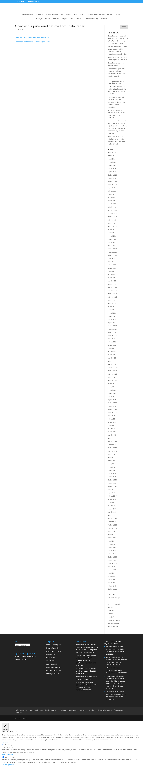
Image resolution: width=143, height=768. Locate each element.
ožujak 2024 (112, 242)
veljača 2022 (112, 323)
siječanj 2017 (112, 518)
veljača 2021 (112, 361)
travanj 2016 (112, 547)
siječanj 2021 (112, 364)
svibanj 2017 (112, 506)
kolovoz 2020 (112, 380)
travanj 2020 (112, 393)
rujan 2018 (111, 454)
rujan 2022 (111, 300)
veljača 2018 (112, 477)
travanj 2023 (112, 278)
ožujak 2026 (112, 169)
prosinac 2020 (112, 368)
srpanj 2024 (112, 229)
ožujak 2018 (112, 474)
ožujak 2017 (112, 512)
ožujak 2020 (112, 397)
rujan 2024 (111, 223)
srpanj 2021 (112, 345)
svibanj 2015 (112, 576)
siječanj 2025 (112, 210)
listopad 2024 (112, 220)
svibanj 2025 (112, 197)
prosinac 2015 (112, 560)
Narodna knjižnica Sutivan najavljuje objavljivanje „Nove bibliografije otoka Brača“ (116, 694)
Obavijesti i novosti (43, 19)
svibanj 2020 (112, 390)
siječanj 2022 (112, 326)
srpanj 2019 (112, 422)
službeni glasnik (113, 623)
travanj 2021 (112, 355)
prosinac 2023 (112, 252)
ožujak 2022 (112, 319)
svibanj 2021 (112, 351)
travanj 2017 (112, 509)
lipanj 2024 (111, 233)
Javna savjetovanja (92, 19)
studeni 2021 (112, 332)
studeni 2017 (112, 486)
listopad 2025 (112, 185)
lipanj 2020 (111, 387)
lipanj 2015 (111, 573)
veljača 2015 (112, 586)
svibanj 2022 (112, 313)
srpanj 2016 (112, 538)
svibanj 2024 (112, 236)
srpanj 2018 (112, 461)
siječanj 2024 (112, 249)
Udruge (117, 14)
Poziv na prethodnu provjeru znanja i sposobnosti (32, 42)
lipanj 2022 (111, 310)
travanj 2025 (112, 201)
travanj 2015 (112, 579)
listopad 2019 (112, 413)
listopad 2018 (112, 451)
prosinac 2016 (112, 522)
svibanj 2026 (112, 162)
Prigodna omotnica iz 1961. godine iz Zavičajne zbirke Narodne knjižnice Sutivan (117, 88)
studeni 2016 (112, 525)
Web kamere (78, 14)
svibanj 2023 (112, 274)
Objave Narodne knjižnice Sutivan (116, 82)
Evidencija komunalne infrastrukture (99, 14)
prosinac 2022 (112, 290)
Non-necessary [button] (7, 755)
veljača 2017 (112, 515)
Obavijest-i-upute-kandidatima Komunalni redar (32, 38)
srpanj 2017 (112, 499)
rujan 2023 (111, 262)
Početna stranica (27, 14)
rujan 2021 (111, 339)
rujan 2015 (111, 567)
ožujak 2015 (112, 583)
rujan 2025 (111, 188)
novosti (110, 614)
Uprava (69, 14)
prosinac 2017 (112, 483)
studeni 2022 (112, 294)
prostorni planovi (114, 620)
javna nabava (112, 601)
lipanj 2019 (111, 425)
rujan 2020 (111, 377)
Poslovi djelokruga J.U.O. (55, 14)
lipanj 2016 (111, 541)
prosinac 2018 (112, 445)
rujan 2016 (111, 531)
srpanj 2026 (112, 156)
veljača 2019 (112, 438)
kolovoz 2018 (112, 457)
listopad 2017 (112, 490)
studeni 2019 (112, 409)
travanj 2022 (112, 316)
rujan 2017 (111, 493)
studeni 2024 (112, 217)
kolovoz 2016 (112, 535)
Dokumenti (39, 14)
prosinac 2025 (112, 178)
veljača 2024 (112, 246)
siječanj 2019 (112, 441)
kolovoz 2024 (112, 226)
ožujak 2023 (112, 281)
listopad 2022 (112, 297)
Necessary (8, 745)
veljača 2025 (112, 207)
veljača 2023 (112, 284)
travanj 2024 (112, 239)
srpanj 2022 (112, 307)
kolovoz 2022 (112, 303)
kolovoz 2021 (112, 342)
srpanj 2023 (112, 268)
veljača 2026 (112, 172)
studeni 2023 (112, 255)
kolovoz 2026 (112, 152)
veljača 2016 (112, 554)
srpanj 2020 (112, 384)
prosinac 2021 (112, 329)
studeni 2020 (112, 371)
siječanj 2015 (112, 589)
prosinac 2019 (112, 406)
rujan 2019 (111, 416)
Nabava (104, 19)
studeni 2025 (112, 181)
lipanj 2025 (111, 194)
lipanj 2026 (111, 159)
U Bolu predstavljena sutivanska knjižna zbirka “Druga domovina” (116, 112)
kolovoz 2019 (112, 419)
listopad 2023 (112, 258)
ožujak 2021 (112, 358)
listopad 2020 (112, 374)
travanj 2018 (112, 470)
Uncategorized (113, 626)
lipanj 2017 (111, 502)
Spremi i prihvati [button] (8, 765)
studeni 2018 (112, 448)
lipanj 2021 (111, 348)
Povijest (64, 19)
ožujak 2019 (112, 435)
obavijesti (111, 617)
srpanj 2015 (112, 570)
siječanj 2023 (112, 287)
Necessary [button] (5, 742)
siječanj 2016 (112, 557)
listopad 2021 (112, 336)
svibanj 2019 (112, 429)
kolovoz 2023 (112, 265)
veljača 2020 (112, 400)
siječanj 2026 (112, 175)
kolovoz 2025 (112, 191)
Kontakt (56, 19)
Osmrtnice (18, 713)
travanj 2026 (112, 165)
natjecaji (111, 610)
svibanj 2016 (112, 544)
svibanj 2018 (112, 467)
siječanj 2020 (112, 403)
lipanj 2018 (111, 464)
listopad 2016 (112, 528)
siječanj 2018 (112, 480)
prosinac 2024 (112, 213)
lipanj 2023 (111, 271)
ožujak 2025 (112, 204)
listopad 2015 (112, 563)
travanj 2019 (112, 432)
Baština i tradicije (76, 19)
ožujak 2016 (112, 551)
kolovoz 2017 (112, 496)
